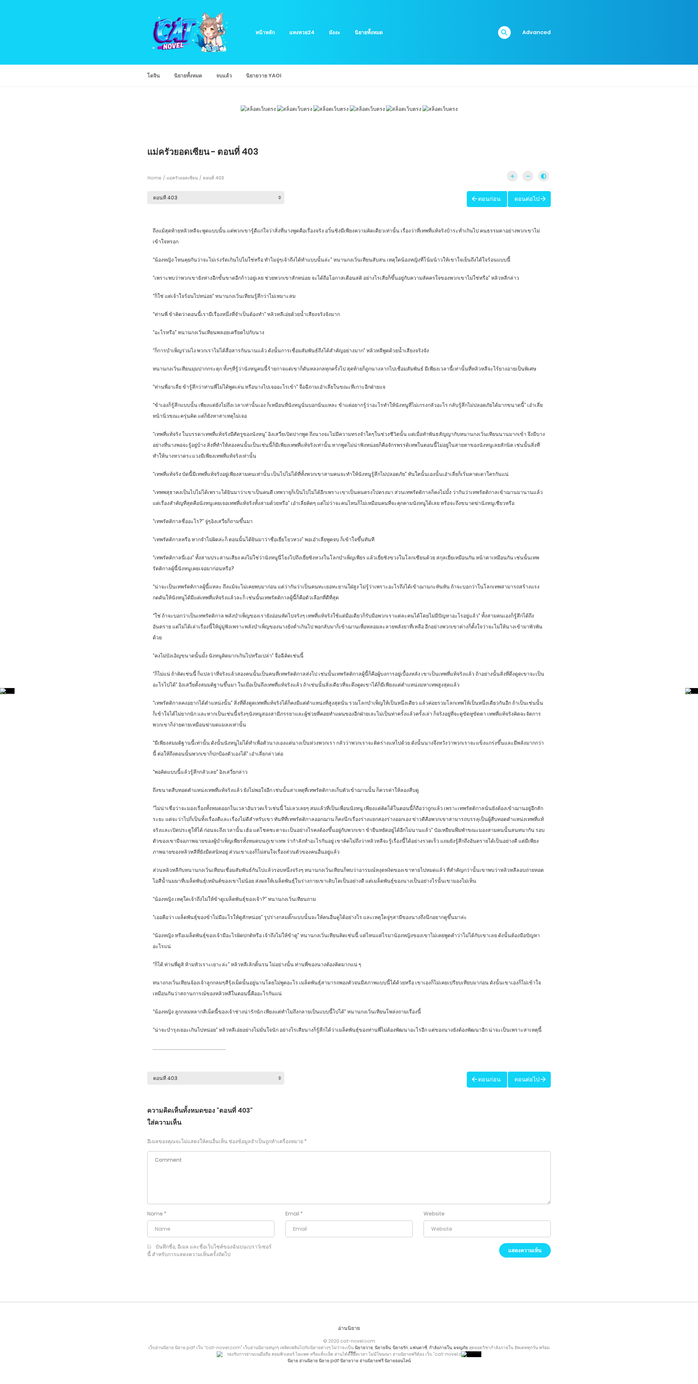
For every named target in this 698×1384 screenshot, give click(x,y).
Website (434, 1213)
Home (154, 178)
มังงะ (334, 32)
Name (155, 1213)
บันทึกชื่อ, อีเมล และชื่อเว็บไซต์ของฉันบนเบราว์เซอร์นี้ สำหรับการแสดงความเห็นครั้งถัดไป (209, 1250)
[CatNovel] (189, 32)
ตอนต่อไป (526, 199)
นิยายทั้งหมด (369, 32)
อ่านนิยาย (349, 1328)
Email (292, 1213)
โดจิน (153, 75)
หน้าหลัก (265, 32)
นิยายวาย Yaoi (263, 75)
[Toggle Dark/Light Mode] (543, 176)
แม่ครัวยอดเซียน (182, 178)
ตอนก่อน (489, 199)
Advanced (536, 32)
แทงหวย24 (301, 32)
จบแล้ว (224, 75)
